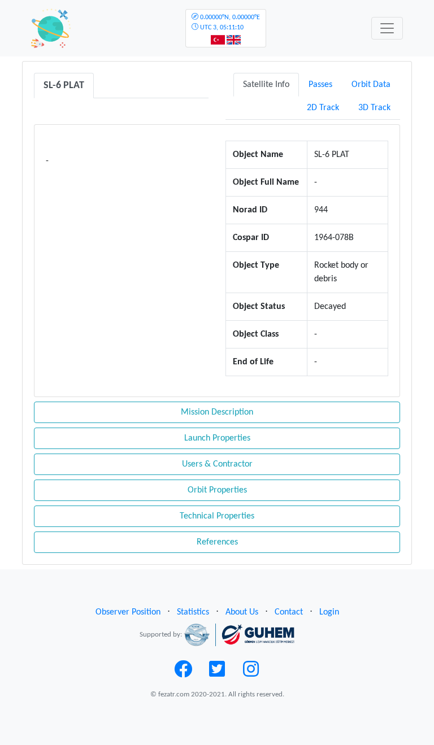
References (217, 542)
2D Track (323, 107)
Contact (289, 612)
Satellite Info (266, 84)
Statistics (193, 612)
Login (329, 612)
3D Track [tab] (374, 107)
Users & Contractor (217, 464)
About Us (241, 612)
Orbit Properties (217, 490)
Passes (320, 84)
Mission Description (217, 412)
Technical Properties (217, 516)
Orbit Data (370, 84)
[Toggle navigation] (387, 28)
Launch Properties (217, 438)
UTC (229, 22)
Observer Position (128, 612)
